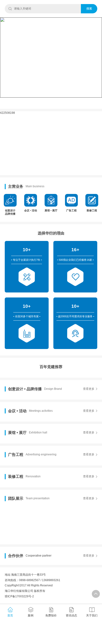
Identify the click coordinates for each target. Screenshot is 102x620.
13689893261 (51, 580)
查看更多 (88, 389)
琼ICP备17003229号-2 (19, 596)
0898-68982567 (29, 580)
